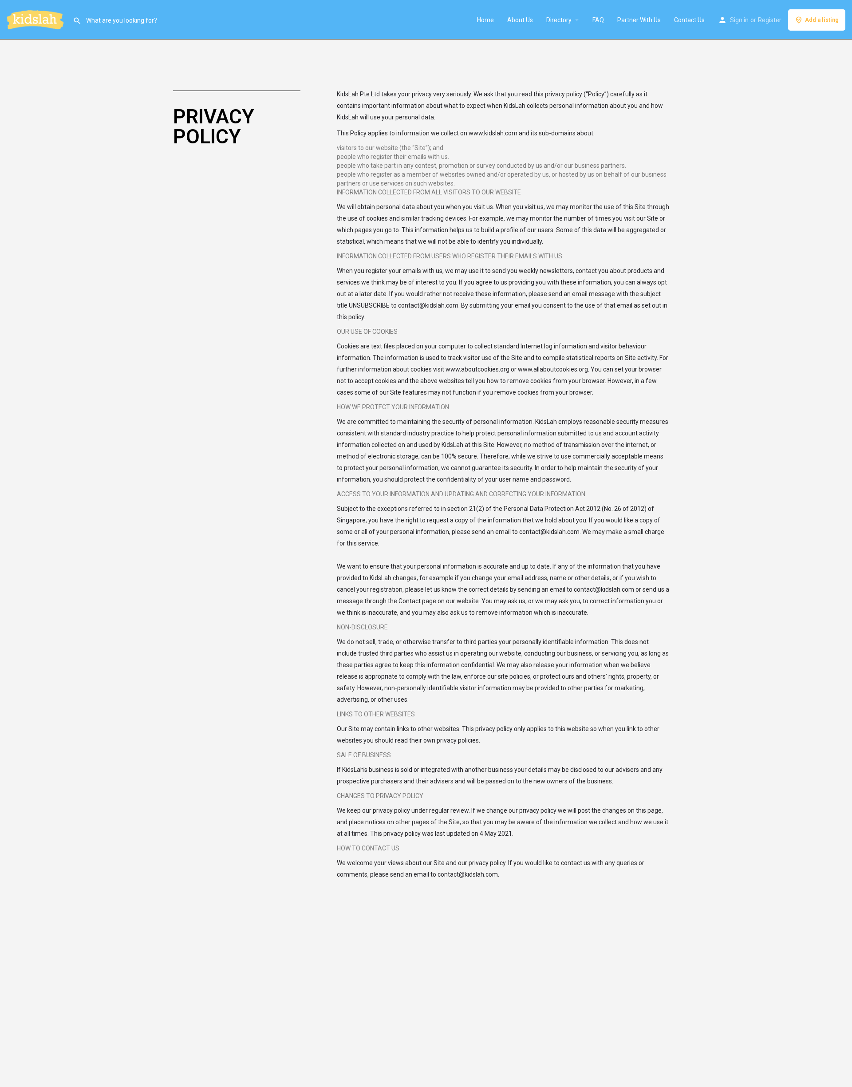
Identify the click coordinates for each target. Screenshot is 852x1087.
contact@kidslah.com (428, 305)
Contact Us (689, 20)
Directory (559, 20)
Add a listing (822, 19)
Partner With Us (639, 20)
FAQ (598, 20)
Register (769, 20)
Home (485, 20)
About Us (520, 20)
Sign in (739, 20)
